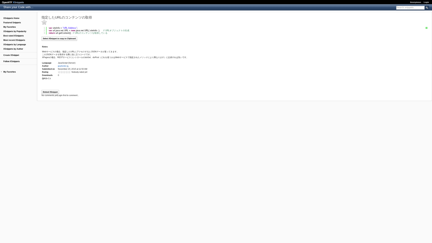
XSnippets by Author (13, 49)
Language (46, 63)
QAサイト (46, 78)
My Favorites (9, 27)
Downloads (47, 75)
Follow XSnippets (11, 61)
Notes (45, 47)
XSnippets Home (11, 18)
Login (426, 2)
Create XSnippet (11, 55)
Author (45, 66)
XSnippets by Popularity (14, 31)
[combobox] (410, 8)
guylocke (62, 66)
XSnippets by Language (14, 44)
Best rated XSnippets (13, 36)
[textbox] (410, 7)
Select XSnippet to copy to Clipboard (59, 38)
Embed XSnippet (50, 92)
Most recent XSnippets (14, 40)
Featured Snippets (12, 22)
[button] (1, 72)
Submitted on (48, 69)
